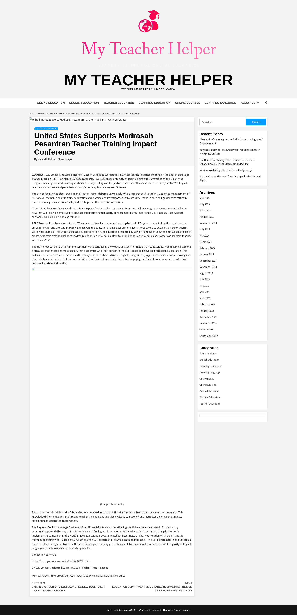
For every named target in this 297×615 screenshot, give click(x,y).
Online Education (51, 102)
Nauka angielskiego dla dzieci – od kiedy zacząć (225, 170)
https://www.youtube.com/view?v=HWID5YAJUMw (61, 561)
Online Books (206, 378)
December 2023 (208, 260)
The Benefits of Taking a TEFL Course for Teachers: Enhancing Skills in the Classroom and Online (227, 162)
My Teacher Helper (148, 80)
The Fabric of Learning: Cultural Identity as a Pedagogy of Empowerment (231, 141)
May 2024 (204, 235)
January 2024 (206, 254)
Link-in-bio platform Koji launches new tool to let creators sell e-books (68, 587)
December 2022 (208, 317)
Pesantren (75, 575)
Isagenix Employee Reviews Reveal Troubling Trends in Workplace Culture (229, 151)
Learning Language (220, 102)
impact (54, 575)
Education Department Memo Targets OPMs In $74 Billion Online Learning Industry (152, 587)
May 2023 (204, 285)
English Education (84, 102)
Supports (94, 575)
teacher (104, 575)
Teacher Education (118, 102)
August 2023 (206, 273)
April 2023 (204, 292)
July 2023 (204, 279)
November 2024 (208, 223)
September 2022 (208, 336)
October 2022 (206, 329)
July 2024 (204, 229)
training (113, 575)
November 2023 (208, 267)
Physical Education (209, 397)
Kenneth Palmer (47, 159)
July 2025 (204, 204)
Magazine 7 (169, 610)
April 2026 (204, 198)
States (84, 575)
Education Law (207, 353)
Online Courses (187, 102)
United (122, 575)
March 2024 (205, 242)
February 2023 (207, 304)
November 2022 (208, 323)
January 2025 (206, 216)
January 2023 (206, 311)
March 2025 (205, 210)
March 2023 (205, 298)
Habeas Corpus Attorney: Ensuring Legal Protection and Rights (230, 178)
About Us (248, 102)
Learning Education (154, 102)
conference (44, 575)
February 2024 (207, 248)
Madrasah (63, 575)
